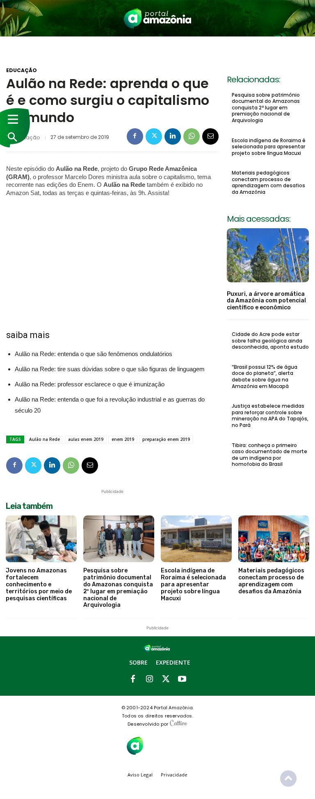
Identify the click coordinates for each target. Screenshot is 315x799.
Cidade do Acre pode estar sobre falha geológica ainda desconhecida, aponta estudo (270, 340)
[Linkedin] (172, 136)
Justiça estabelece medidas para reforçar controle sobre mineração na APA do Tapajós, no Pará (270, 415)
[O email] (210, 136)
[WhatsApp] (191, 136)
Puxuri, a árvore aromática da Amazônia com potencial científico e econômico (266, 301)
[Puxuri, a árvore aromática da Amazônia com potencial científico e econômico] (268, 255)
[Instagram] (149, 679)
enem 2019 (123, 439)
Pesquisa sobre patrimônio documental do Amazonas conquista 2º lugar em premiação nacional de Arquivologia (266, 107)
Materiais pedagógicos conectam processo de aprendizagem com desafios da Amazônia (268, 182)
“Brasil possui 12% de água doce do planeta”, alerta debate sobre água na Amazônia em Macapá (264, 376)
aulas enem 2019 (85, 439)
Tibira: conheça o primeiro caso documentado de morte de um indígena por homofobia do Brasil (269, 455)
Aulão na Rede (44, 439)
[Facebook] (135, 136)
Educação (21, 70)
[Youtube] (182, 679)
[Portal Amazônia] (157, 18)
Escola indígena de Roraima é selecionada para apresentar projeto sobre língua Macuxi (269, 147)
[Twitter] (154, 136)
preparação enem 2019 (166, 439)
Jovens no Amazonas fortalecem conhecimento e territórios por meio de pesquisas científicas (39, 584)
